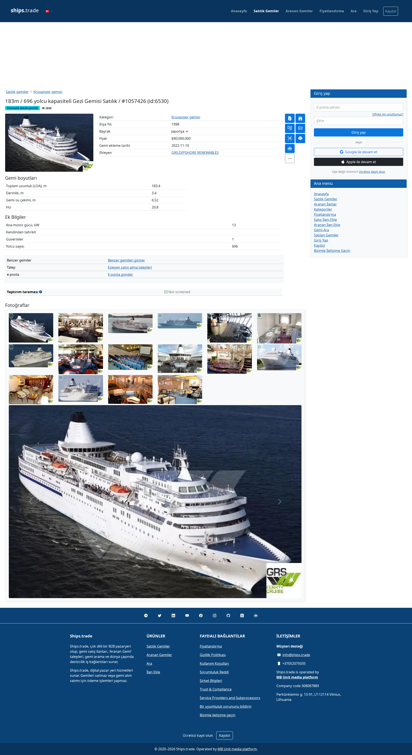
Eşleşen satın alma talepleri (130, 267)
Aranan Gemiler (299, 11)
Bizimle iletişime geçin (217, 715)
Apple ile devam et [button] (361, 161)
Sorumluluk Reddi (214, 672)
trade (25, 10)
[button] (49, 11)
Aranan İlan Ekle (327, 224)
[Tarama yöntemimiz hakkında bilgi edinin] (40, 292)
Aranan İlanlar (325, 204)
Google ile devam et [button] (361, 152)
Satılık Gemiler (266, 11)
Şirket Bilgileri (211, 680)
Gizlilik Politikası (213, 654)
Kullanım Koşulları (214, 663)
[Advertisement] (206, 56)
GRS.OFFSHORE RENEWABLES (195, 152)
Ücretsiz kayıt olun (372, 172)
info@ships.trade (296, 654)
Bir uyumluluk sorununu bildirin (225, 706)
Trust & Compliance (216, 689)
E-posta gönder (120, 274)
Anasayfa (239, 11)
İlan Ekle (153, 672)
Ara (354, 11)
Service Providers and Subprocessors (230, 697)
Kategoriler (323, 209)
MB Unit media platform (237, 749)
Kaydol (390, 11)
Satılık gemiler (17, 91)
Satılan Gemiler (326, 235)
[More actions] (290, 158)
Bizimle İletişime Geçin (332, 250)
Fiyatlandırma (332, 11)
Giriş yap (358, 132)
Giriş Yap (370, 11)
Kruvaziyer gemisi (47, 91)
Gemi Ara (321, 230)
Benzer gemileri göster (126, 260)
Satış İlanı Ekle (325, 219)
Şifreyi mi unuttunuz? (387, 114)
